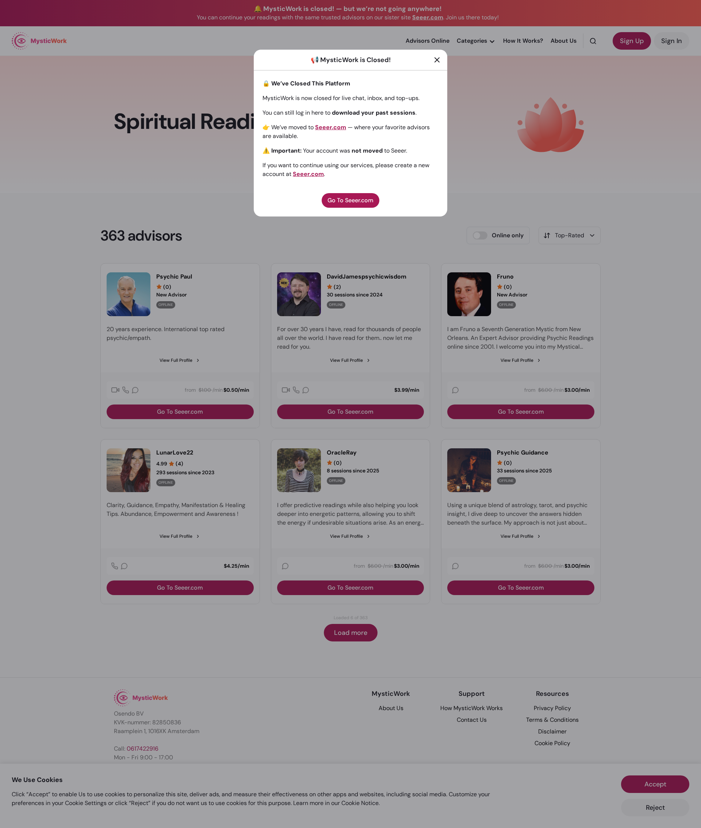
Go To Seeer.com (350, 200)
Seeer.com (330, 127)
